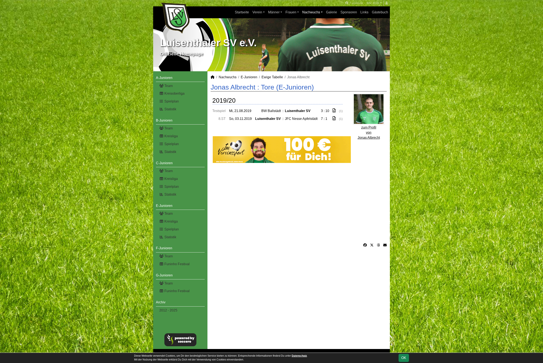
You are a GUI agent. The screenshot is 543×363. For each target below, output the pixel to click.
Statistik (170, 109)
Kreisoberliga (174, 93)
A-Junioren (164, 78)
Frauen (290, 12)
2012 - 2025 (168, 310)
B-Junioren (164, 120)
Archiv (160, 302)
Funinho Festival (177, 264)
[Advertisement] (299, 203)
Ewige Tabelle (272, 77)
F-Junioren (164, 248)
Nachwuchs (311, 12)
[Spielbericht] (334, 110)
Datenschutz (299, 355)
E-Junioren (164, 205)
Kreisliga (171, 136)
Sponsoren (348, 12)
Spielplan (171, 101)
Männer (274, 12)
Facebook (356, 3)
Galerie (331, 12)
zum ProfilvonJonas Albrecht (369, 132)
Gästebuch (380, 12)
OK (403, 358)
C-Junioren (164, 163)
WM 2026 (372, 3)
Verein (257, 12)
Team (168, 86)
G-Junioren (164, 275)
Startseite (242, 12)
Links (364, 12)
